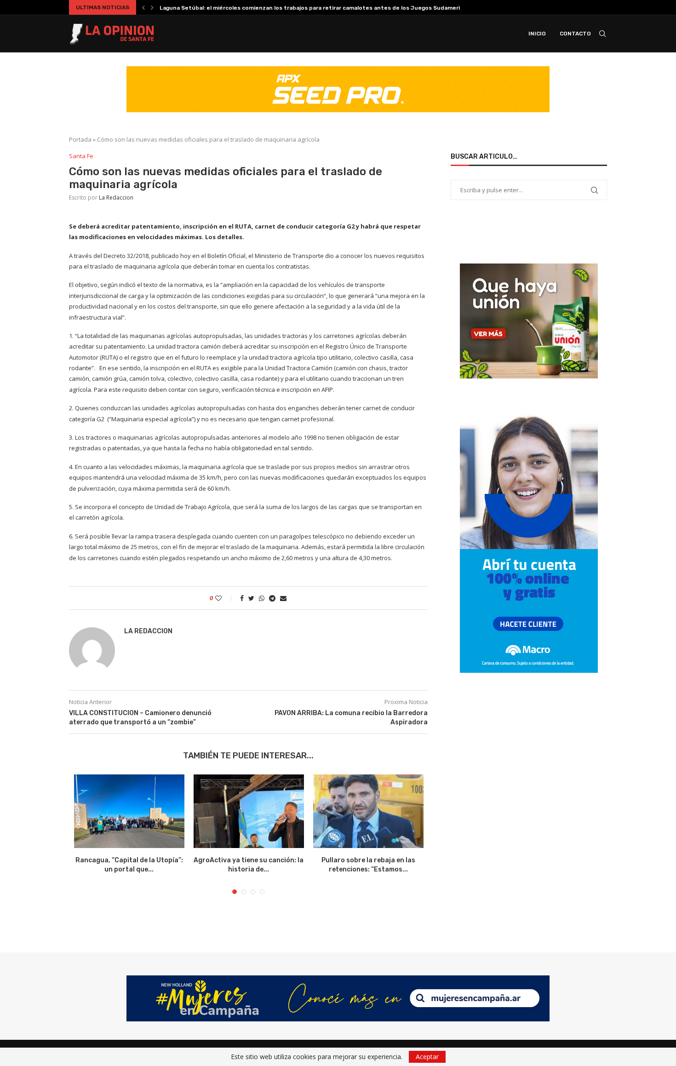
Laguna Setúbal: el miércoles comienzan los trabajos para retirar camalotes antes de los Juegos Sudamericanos (318, 8)
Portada (80, 139)
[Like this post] (224, 598)
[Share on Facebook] (242, 598)
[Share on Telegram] (272, 598)
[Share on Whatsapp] (261, 598)
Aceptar (427, 1056)
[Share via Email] (283, 598)
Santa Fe (81, 156)
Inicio (537, 33)
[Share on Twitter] (251, 598)
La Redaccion (116, 197)
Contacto (575, 33)
